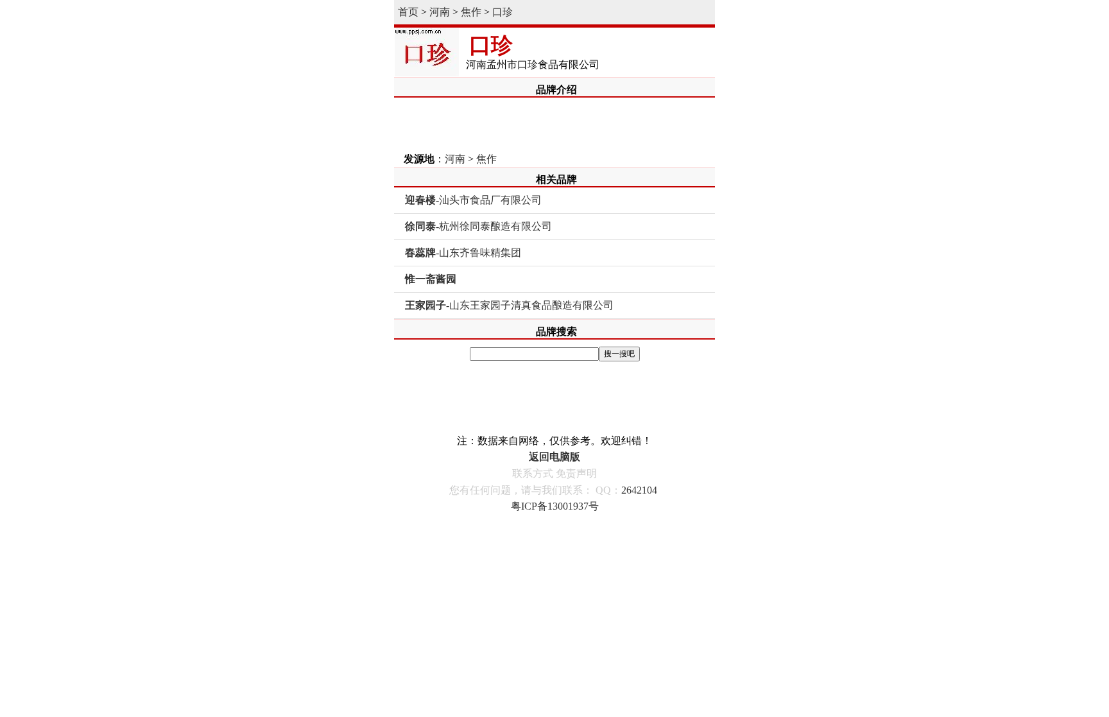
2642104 (639, 490)
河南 (439, 11)
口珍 (502, 11)
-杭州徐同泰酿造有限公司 (478, 226)
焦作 (471, 11)
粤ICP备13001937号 (555, 506)
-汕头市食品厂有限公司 (473, 199)
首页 (408, 11)
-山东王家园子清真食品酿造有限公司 (509, 305)
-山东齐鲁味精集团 (463, 252)
